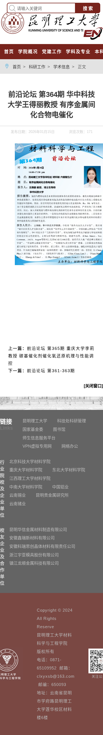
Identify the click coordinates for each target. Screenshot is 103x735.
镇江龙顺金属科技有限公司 (34, 563)
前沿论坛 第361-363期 (51, 370)
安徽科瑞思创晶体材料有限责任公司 (42, 546)
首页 (9, 51)
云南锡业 (17, 495)
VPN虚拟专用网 (37, 446)
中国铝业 (60, 486)
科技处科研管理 (71, 420)
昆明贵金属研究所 (52, 495)
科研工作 (37, 66)
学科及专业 (78, 51)
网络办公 (70, 446)
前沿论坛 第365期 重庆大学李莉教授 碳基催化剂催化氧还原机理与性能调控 (51, 356)
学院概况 (28, 51)
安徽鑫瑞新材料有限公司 (32, 537)
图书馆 (59, 429)
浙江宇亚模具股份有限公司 (34, 554)
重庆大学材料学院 (25, 469)
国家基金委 (33, 429)
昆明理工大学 (35, 420)
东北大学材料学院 (68, 469)
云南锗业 (17, 503)
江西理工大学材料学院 (30, 478)
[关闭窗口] (93, 385)
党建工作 (52, 51)
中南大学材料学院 (25, 486)
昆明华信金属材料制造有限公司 (38, 529)
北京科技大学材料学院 (30, 461)
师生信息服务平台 (39, 437)
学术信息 (61, 66)
